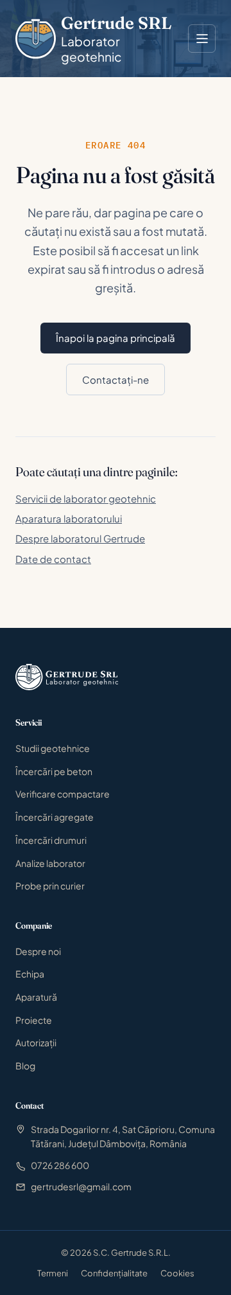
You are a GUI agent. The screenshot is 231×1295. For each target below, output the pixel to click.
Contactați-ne (115, 379)
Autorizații (35, 1042)
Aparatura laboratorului (68, 518)
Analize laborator (50, 863)
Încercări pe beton (53, 771)
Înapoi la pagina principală (115, 338)
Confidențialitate (114, 1273)
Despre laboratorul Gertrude (80, 538)
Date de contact (53, 559)
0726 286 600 (60, 1165)
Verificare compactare (62, 793)
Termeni (52, 1273)
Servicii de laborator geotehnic (85, 498)
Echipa (29, 973)
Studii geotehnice (52, 748)
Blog (25, 1065)
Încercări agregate (54, 817)
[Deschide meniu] (202, 38)
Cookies (177, 1273)
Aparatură (36, 997)
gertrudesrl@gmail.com (81, 1186)
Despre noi (38, 951)
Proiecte (33, 1020)
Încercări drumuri (51, 840)
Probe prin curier (50, 885)
